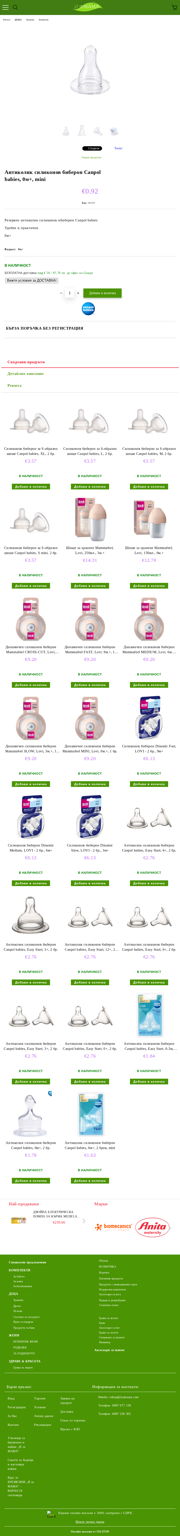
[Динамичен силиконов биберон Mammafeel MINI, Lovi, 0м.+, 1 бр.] (90, 741)
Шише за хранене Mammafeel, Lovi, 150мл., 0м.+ (149, 550)
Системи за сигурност (26, 1317)
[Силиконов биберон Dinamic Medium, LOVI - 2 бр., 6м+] (31, 841)
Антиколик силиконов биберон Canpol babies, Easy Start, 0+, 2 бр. (90, 1046)
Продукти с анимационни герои (118, 1284)
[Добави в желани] (169, 263)
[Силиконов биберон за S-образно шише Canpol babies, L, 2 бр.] (90, 444)
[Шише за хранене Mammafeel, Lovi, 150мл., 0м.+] (149, 543)
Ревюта (14, 385)
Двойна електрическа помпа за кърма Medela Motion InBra (55, 1214)
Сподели (93, 148)
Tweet (118, 148)
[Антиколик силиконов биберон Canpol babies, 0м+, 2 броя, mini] (90, 1138)
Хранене (30, 19)
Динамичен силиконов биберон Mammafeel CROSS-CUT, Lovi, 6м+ (30, 650)
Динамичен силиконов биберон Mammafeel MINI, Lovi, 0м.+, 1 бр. (90, 748)
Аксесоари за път (109, 1327)
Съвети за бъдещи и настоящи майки (21, 1464)
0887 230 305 (121, 1414)
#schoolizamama (22, 1286)
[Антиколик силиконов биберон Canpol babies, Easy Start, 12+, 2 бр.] (90, 940)
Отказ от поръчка (72, 1420)
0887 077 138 (121, 1405)
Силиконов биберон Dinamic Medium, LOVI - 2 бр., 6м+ (31, 847)
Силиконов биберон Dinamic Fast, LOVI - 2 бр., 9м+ (149, 748)
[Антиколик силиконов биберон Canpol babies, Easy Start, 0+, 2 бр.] (90, 1039)
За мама (18, 1281)
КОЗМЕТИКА (107, 1266)
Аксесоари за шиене (109, 1350)
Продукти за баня (24, 1327)
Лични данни (43, 1416)
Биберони (44, 19)
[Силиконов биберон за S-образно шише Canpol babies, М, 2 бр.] (149, 444)
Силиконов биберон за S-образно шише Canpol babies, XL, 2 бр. (31, 451)
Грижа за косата (108, 1318)
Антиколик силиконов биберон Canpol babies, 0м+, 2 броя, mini (90, 1145)
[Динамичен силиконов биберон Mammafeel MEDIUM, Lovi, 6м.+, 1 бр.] (149, 642)
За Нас (12, 1416)
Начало (6, 19)
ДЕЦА (18, 19)
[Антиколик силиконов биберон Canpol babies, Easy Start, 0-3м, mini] (149, 1039)
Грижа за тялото (109, 1332)
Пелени (17, 1311)
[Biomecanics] (113, 1228)
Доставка (66, 1411)
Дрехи (17, 1306)
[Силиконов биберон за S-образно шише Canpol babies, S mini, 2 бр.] (31, 543)
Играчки (104, 1272)
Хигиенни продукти (111, 1278)
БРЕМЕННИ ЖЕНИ (25, 1341)
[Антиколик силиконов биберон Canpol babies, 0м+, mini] (90, 115)
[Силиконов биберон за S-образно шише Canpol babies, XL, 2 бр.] (31, 444)
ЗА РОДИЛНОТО (24, 1353)
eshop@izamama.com (124, 1397)
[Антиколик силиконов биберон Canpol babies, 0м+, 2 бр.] (31, 1138)
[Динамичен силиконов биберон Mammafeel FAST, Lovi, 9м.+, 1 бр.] (90, 642)
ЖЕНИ (14, 1335)
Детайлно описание (25, 373)
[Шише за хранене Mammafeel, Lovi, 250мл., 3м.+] (90, 543)
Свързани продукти (26, 362)
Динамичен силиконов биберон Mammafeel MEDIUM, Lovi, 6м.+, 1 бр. (149, 650)
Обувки (103, 1260)
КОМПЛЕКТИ (20, 1270)
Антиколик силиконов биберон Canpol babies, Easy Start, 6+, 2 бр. (149, 847)
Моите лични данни (90, 1521)
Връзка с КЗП (70, 1429)
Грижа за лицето (23, 1367)
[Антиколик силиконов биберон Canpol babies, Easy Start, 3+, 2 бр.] (31, 940)
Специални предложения (27, 1262)
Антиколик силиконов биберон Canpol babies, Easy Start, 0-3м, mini (149, 1047)
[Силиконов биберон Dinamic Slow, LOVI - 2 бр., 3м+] (90, 841)
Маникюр (104, 1342)
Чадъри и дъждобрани (112, 1300)
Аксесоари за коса (110, 1294)
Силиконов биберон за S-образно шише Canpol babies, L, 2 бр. (90, 451)
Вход (11, 1398)
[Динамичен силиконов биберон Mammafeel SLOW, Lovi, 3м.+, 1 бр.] (31, 741)
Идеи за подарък (23, 1321)
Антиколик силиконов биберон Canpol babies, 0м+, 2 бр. (31, 1145)
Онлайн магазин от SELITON (90, 1531)
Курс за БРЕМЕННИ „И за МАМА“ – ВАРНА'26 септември (21, 1486)
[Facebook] (97, 1422)
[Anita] (152, 1228)
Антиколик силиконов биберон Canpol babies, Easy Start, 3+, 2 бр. (31, 947)
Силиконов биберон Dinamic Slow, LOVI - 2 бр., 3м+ (90, 847)
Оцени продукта (91, 157)
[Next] (83, 1221)
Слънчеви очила (108, 1305)
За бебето (19, 1276)
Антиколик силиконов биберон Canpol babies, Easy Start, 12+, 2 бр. (90, 948)
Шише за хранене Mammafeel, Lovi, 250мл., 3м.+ (90, 550)
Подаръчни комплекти (112, 1289)
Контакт (13, 1425)
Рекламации (42, 1425)
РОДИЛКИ (20, 1347)
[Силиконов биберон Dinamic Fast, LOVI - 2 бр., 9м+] (149, 741)
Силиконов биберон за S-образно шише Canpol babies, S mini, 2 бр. (31, 550)
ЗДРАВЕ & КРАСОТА (25, 1361)
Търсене (40, 1398)
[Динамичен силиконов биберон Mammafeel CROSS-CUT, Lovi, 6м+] (31, 642)
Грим (102, 1322)
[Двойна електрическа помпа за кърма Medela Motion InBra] (19, 1220)
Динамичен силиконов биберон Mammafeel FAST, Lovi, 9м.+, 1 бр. (90, 650)
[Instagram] (107, 1422)
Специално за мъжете (112, 1337)
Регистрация (16, 1407)
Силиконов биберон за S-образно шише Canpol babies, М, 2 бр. (149, 451)
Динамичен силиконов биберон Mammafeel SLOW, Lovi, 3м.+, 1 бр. (30, 749)
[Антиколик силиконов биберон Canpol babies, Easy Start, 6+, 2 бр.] (149, 841)
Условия (40, 1407)
